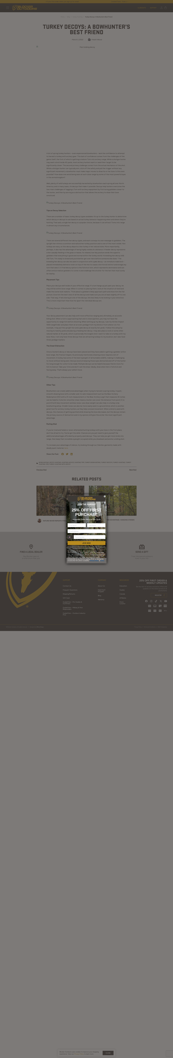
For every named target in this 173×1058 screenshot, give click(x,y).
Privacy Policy (94, 560)
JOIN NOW (86, 543)
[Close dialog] (105, 496)
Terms (102, 560)
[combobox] (71, 537)
